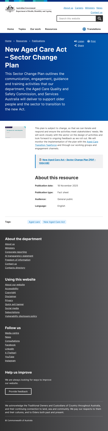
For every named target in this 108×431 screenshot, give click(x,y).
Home (10, 29)
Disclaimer (10, 296)
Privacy (9, 300)
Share (81, 45)
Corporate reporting (16, 251)
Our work (35, 29)
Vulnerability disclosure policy (21, 316)
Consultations (12, 340)
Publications (38, 40)
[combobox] (76, 18)
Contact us (96, 12)
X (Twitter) (10, 352)
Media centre (12, 333)
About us (68, 7)
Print (93, 41)
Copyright (10, 292)
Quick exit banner (14, 304)
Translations (94, 29)
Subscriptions (12, 312)
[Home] (28, 8)
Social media (12, 308)
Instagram (10, 360)
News (99, 7)
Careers (79, 7)
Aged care (34, 221)
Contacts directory (15, 267)
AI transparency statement (19, 255)
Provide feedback (18, 391)
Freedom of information (17, 259)
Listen (81, 41)
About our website (15, 284)
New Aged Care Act (54, 221)
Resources (51, 29)
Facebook (10, 344)
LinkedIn (9, 348)
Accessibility (11, 288)
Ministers (90, 7)
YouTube (9, 356)
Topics (22, 29)
